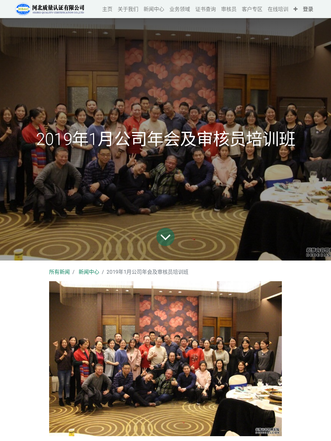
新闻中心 (89, 272)
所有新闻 (59, 272)
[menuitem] (107, 9)
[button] (295, 9)
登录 (308, 9)
